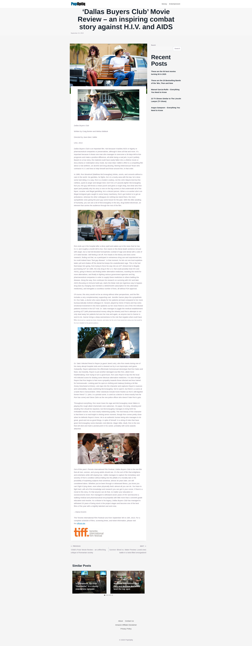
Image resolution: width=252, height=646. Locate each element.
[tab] (104, 595)
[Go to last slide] (76, 582)
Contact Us (129, 621)
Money (164, 4)
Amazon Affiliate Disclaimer (126, 625)
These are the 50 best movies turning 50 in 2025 (163, 72)
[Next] (141, 582)
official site (81, 523)
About (120, 621)
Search (153, 45)
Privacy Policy (126, 629)
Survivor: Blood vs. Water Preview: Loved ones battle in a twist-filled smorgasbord (127, 549)
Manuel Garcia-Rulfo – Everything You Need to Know (165, 91)
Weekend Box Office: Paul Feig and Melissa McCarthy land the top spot (127, 586)
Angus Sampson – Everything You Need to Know (165, 109)
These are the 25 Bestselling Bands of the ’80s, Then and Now (166, 82)
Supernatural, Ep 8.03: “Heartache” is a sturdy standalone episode (87, 586)
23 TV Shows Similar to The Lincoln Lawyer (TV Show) (166, 100)
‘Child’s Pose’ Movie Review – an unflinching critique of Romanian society (88, 549)
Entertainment (174, 4)
